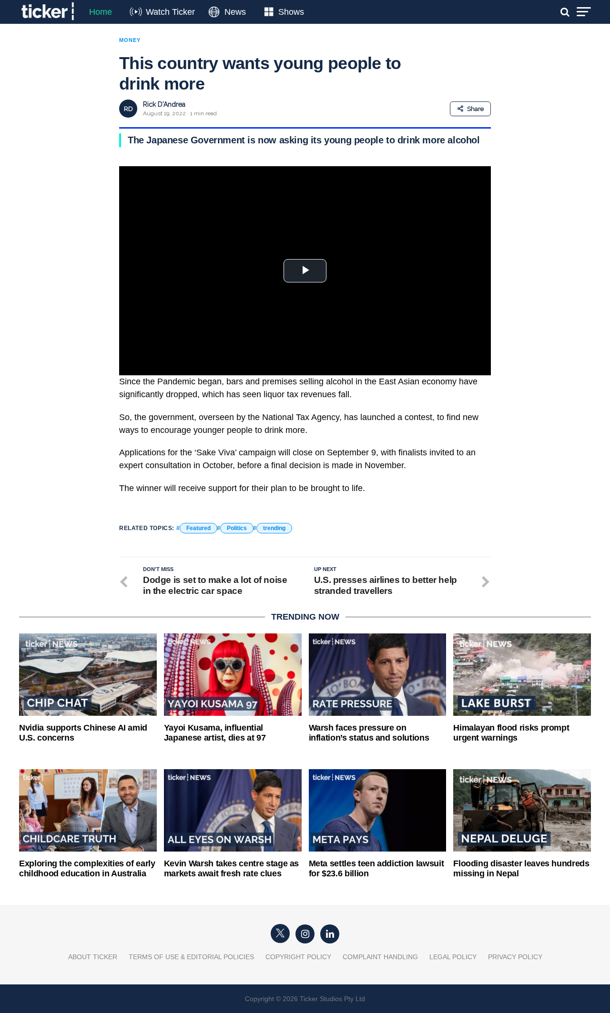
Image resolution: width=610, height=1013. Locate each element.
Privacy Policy (515, 957)
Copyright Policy (298, 957)
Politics (237, 528)
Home (100, 12)
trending (274, 528)
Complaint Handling (380, 957)
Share (475, 108)
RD (128, 108)
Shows (291, 12)
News (235, 12)
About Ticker (92, 957)
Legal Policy (453, 957)
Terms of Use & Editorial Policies (191, 957)
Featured (198, 528)
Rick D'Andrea (164, 104)
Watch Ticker (170, 12)
